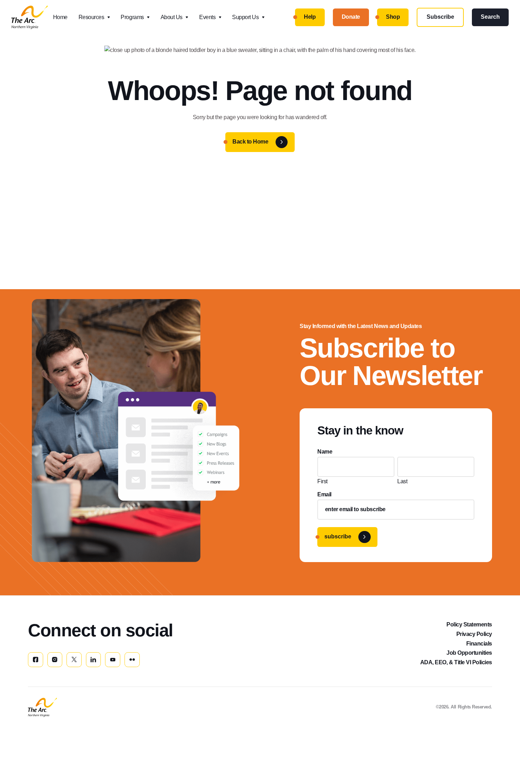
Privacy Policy (474, 634)
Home (60, 17)
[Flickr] (132, 659)
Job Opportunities (469, 653)
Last (402, 481)
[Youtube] (112, 659)
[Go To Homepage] (42, 707)
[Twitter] (74, 659)
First (322, 481)
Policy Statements (469, 624)
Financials (479, 644)
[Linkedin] (93, 659)
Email (324, 494)
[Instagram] (55, 659)
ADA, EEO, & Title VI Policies (456, 662)
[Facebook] (35, 659)
